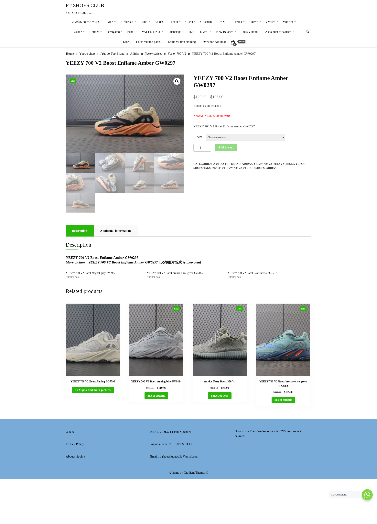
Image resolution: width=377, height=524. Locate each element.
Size (199, 137)
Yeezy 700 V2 (263, 163)
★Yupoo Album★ (214, 41)
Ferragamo (113, 31)
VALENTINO (151, 31)
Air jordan (126, 21)
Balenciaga (174, 31)
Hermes (94, 31)
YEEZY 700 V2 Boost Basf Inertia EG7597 (252, 273)
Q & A (70, 431)
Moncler (288, 21)
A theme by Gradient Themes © (188, 472)
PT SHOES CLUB (85, 5)
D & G (204, 31)
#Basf (216, 168)
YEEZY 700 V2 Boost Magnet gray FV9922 (90, 273)
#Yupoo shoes (254, 168)
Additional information (115, 230)
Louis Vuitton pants (148, 41)
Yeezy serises (283, 163)
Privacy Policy (75, 444)
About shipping (75, 456)
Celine (78, 31)
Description (79, 230)
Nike (110, 21)
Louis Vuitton (249, 31)
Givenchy (206, 21)
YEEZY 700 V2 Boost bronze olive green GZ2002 (175, 273)
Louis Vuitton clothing (182, 41)
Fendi (174, 21)
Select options (156, 395)
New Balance (224, 31)
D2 (191, 31)
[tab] (79, 231)
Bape (144, 21)
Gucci (189, 21)
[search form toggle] (307, 31)
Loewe (253, 21)
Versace (270, 21)
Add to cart (225, 147)
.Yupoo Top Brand (227, 163)
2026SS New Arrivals (85, 21)
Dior (126, 41)
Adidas (159, 21)
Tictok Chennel (181, 431)
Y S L (223, 21)
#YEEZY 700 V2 (232, 168)
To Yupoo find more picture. (93, 389)
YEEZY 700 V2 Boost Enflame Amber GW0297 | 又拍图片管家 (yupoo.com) (144, 262)
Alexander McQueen (278, 31)
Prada (238, 21)
